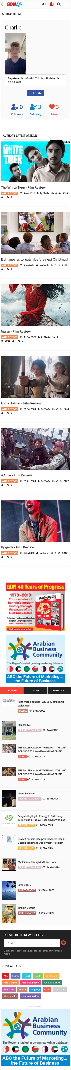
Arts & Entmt (10, 982)
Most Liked (59, 690)
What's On (59, 989)
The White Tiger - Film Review (23, 187)
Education (9, 989)
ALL (6, 975)
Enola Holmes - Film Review (21, 403)
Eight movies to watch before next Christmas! (34, 259)
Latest (35, 690)
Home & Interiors (30, 996)
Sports (15, 975)
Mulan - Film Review (16, 331)
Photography (10, 996)
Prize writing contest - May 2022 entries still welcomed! (41, 704)
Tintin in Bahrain (26, 908)
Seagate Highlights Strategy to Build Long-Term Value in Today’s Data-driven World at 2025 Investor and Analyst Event (41, 820)
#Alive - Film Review (16, 475)
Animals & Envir (52, 982)
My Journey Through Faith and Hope (37, 862)
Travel (26, 975)
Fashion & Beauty (30, 982)
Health (37, 975)
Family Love (24, 725)
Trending (12, 690)
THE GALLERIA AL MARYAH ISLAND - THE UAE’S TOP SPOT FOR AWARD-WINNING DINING (42, 749)
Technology (52, 975)
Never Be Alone (26, 793)
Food (47, 989)
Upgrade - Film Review (17, 547)
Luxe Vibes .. (24, 885)
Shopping (35, 989)
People (22, 989)
